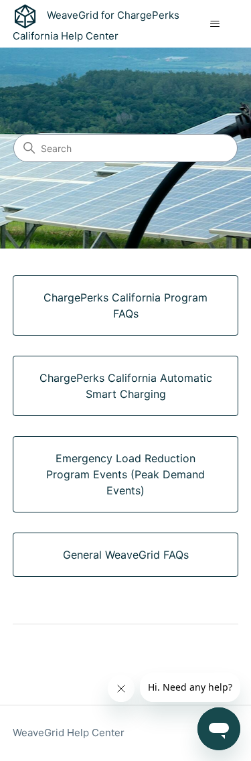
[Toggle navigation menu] (214, 24)
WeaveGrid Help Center (68, 732)
